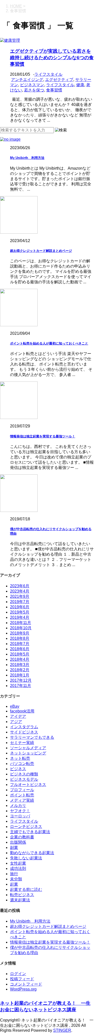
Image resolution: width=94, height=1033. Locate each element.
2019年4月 (19, 617)
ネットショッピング (28, 753)
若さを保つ (34, 90)
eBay (14, 706)
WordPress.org (23, 989)
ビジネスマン (32, 85)
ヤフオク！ (20, 811)
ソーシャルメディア (28, 748)
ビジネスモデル (24, 779)
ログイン (18, 974)
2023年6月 (19, 586)
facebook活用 (22, 711)
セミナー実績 (22, 742)
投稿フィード (22, 979)
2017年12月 (21, 680)
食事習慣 (54, 90)
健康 (80, 85)
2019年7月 (19, 602)
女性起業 (18, 863)
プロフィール (22, 790)
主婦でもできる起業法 (30, 832)
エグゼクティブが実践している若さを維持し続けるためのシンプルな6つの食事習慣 (52, 57)
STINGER (62, 1030)
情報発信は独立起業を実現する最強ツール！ (42, 436)
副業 (14, 847)
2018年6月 (19, 649)
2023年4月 (19, 591)
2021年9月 (19, 596)
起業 (14, 884)
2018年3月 (19, 665)
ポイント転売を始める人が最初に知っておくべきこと (49, 343)
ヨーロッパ (20, 816)
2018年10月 (21, 628)
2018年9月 (19, 633)
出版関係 (18, 842)
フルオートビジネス (28, 784)
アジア (16, 721)
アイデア (18, 716)
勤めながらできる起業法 (32, 853)
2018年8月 (19, 638)
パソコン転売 (22, 763)
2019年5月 (19, 612)
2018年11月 (20, 623)
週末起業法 (20, 900)
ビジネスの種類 (24, 774)
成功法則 (18, 868)
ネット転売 (20, 758)
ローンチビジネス (26, 826)
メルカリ (18, 805)
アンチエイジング (27, 79)
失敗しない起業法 (26, 858)
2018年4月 (19, 659)
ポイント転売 (22, 795)
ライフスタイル (48, 74)
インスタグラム (24, 727)
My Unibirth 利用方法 (27, 158)
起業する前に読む (26, 889)
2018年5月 (19, 654)
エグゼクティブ (59, 79)
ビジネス (18, 769)
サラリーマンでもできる (32, 737)
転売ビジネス (22, 895)
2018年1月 (19, 675)
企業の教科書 (22, 837)
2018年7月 (19, 644)
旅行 (14, 874)
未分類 (16, 879)
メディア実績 (22, 800)
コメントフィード (26, 984)
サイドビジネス (24, 732)
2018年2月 (19, 670)
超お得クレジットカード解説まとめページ (41, 251)
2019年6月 (19, 607)
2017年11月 (20, 686)
